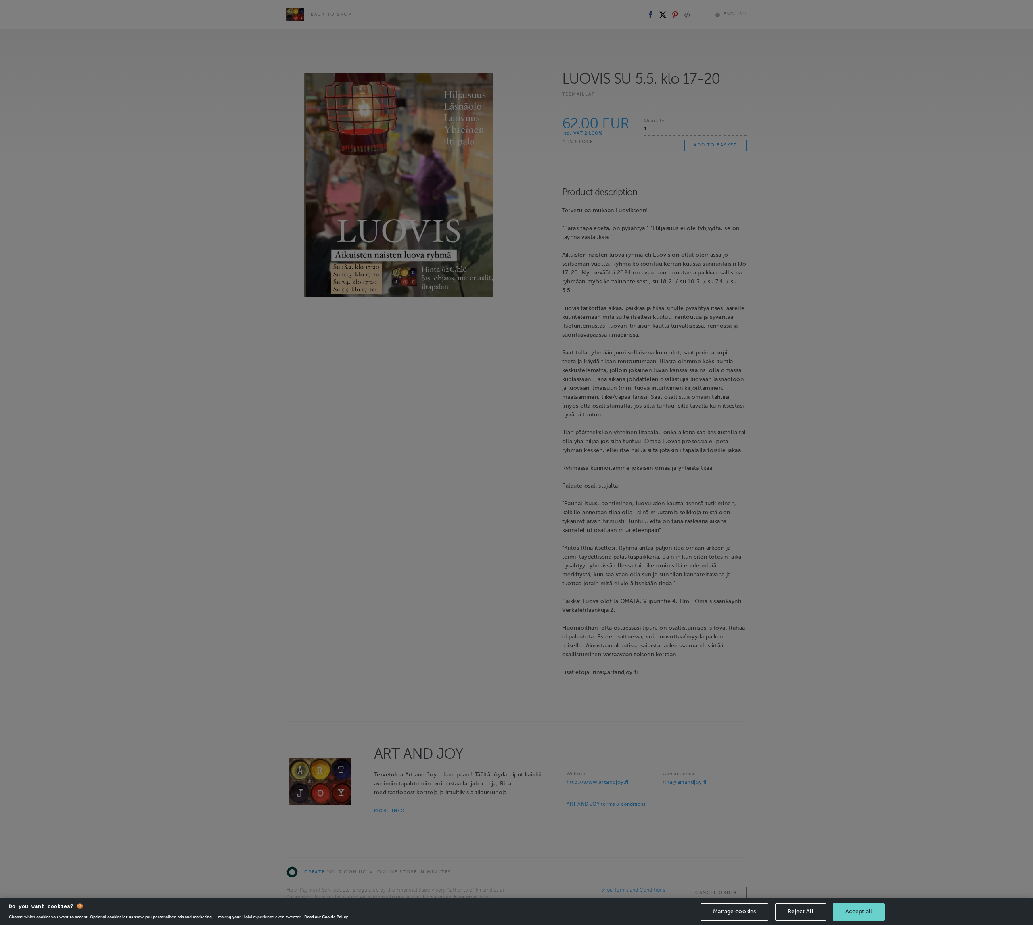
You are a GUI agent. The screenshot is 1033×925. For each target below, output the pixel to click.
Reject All (800, 911)
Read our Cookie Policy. (326, 917)
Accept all (858, 911)
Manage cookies (734, 911)
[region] (516, 911)
